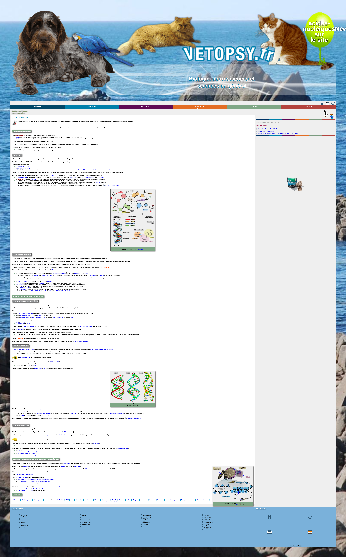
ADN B (36, 368)
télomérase (20, 284)
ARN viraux (96, 443)
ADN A (40, 368)
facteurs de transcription (59, 273)
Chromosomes (106, 500)
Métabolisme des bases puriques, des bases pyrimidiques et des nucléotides (278, 133)
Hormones (160, 500)
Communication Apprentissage (200, 107)
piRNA (50, 290)
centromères (78, 469)
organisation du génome (134, 418)
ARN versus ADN (54, 361)
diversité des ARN (123, 448)
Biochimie (16, 500)
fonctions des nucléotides (81, 341)
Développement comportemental (86, 520)
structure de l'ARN (25, 439)
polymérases (93, 275)
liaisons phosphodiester (86, 326)
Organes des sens (86, 522)
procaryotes (35, 179)
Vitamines (152, 500)
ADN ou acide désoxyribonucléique (24, 349)
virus (22, 415)
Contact (332, 116)
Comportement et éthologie (37, 107)
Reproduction (206, 521)
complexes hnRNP (24, 287)
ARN (17, 138)
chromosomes (40, 469)
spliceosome (26, 281)
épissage (44, 479)
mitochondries (73, 413)
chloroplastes (101, 177)
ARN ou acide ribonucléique (22, 429)
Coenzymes (143, 500)
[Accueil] (322, 104)
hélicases (101, 275)
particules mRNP (23, 289)
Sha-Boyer (240, 504)
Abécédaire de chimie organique (266, 131)
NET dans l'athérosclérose (112, 185)
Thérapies (145, 524)
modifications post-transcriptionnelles (27, 481)
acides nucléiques (20, 135)
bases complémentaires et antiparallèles (101, 349)
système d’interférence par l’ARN (63, 290)
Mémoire (23, 527)
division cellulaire (58, 487)
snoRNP (20, 283)
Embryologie (206, 519)
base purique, (24, 315)
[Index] (327, 104)
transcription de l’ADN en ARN (24, 474)
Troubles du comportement (308, 107)
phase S (35, 489)
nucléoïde (42, 411)
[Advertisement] (295, 146)
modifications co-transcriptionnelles (27, 479)
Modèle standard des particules (207, 526)
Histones (96, 500)
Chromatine (79, 500)
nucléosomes (59, 272)
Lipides (129, 500)
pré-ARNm (49, 281)
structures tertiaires (64, 435)
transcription (73, 138)
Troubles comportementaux (147, 514)
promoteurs (77, 273)
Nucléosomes (88, 500)
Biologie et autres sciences (254, 107)
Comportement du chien (91, 107)
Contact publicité (291, 181)
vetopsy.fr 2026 (296, 546)
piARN (83, 169)
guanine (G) (40, 315)
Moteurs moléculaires (203, 500)
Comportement (24, 518)
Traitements (145, 526)
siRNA (77, 169)
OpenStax (140, 249)
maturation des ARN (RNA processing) (27, 452)
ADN (17, 137)
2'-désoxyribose (20, 323)
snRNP (19, 281)
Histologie (206, 515)
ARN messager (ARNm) (23, 166)
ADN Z (44, 368)
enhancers (87, 273)
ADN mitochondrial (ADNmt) (116, 413)
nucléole (41, 283)
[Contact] (269, 533)
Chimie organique (26, 500)
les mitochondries (89, 177)
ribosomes (20, 280)
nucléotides (19, 310)
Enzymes (135, 500)
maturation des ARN (21, 477)
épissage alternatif (43, 481)
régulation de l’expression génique (26, 453)
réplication (35, 275)
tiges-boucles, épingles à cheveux (46, 435)
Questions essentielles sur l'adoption (24, 515)
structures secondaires (30, 435)
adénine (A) (31, 315)
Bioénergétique (38, 500)
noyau (30, 409)
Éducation (84, 526)
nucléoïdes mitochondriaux (44, 413)
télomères (88, 469)
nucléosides (19, 329)
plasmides (20, 179)
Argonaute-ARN (34, 290)
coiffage (39, 479)
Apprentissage (24, 525)
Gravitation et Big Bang (206, 529)
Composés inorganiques (172, 500)
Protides (114, 500)
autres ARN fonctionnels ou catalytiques (27, 455)
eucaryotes (73, 177)
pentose (19, 320)
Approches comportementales (25, 523)
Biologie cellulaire (208, 522)
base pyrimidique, (25, 317)
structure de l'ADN (25, 357)
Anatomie (205, 514)
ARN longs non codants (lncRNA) (101, 169)
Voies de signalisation (112, 502)
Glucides (121, 500)
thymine (36, 365)
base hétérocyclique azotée (25, 313)
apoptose (98, 182)
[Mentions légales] (333, 104)
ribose (17, 322)
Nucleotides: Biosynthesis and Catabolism (269, 129)
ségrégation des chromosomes (25, 490)
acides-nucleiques (319, 26)
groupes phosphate (29, 326)
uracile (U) (60, 317)
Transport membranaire (187, 500)
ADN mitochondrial (21, 177)
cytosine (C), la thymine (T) (38, 317)
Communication (86, 524)
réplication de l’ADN (22, 489)
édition (50, 481)
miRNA (72, 169)
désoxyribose (49, 363)
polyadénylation (51, 479)
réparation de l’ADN (47, 275)
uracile (29, 365)
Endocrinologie (207, 517)
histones (46, 272)
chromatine (54, 175)
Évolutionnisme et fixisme (25, 520)
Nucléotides (60, 500)
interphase (42, 489)
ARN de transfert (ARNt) (23, 168)
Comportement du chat (145, 107)
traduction (81, 138)
